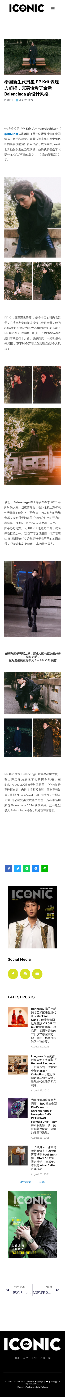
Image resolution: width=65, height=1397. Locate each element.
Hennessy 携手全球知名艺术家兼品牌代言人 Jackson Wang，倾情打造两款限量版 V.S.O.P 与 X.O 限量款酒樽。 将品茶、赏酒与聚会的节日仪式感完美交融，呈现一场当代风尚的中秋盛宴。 (43, 1025)
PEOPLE (8, 100)
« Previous (25, 1181)
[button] (53, 8)
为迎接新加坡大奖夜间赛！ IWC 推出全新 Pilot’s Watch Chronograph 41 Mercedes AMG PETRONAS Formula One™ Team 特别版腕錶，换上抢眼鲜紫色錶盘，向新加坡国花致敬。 (44, 1116)
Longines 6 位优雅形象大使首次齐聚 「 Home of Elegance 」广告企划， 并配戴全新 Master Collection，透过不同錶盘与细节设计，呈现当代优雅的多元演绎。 (44, 1071)
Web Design (30, 1387)
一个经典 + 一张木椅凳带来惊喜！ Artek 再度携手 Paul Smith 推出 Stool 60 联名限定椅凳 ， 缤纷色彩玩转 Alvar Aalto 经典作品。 (44, 1158)
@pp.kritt (11, 133)
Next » (41, 1181)
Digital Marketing (42, 1387)
